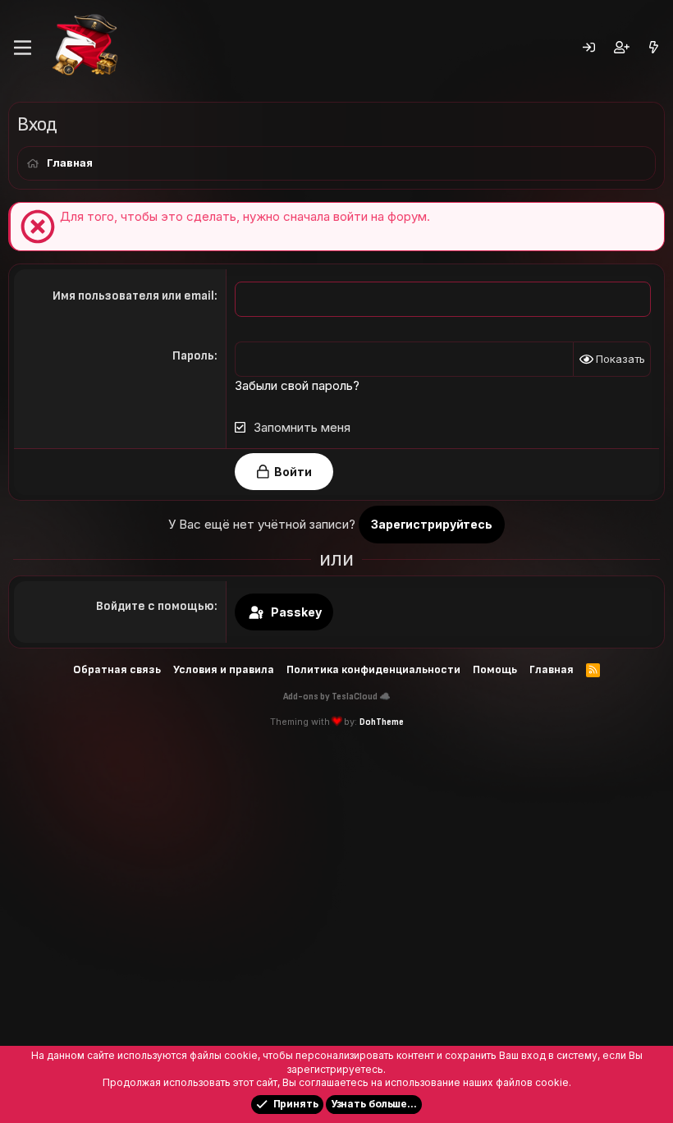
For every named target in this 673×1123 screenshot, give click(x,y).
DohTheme (381, 722)
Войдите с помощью (155, 606)
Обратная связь (117, 669)
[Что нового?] (654, 48)
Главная (551, 669)
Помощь (495, 669)
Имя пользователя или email (133, 296)
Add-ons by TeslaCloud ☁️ (337, 696)
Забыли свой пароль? (297, 385)
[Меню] (22, 48)
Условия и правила (223, 669)
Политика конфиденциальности (373, 669)
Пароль (193, 356)
